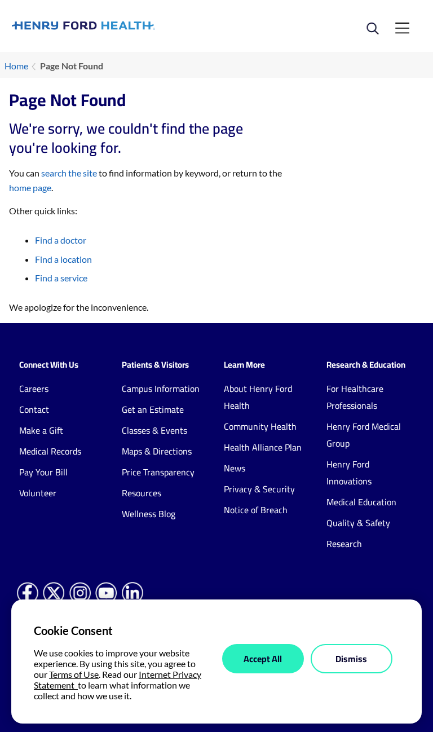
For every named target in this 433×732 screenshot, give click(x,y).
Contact (34, 409)
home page (30, 187)
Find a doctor (60, 240)
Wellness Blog (148, 513)
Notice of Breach (256, 509)
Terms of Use (74, 674)
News (234, 468)
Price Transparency (158, 472)
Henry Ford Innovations (349, 473)
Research (344, 543)
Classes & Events (154, 430)
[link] (114, 25)
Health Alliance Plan (263, 447)
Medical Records (50, 451)
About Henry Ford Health (258, 397)
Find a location (63, 259)
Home (16, 65)
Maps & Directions (157, 451)
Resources (141, 492)
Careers (33, 388)
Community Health (260, 426)
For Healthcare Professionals (354, 397)
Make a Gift (41, 430)
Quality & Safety (358, 522)
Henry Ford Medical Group (363, 435)
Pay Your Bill (43, 472)
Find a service (61, 277)
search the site (69, 172)
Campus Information (161, 388)
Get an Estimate (153, 409)
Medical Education (361, 501)
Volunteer (37, 492)
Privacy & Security (259, 488)
